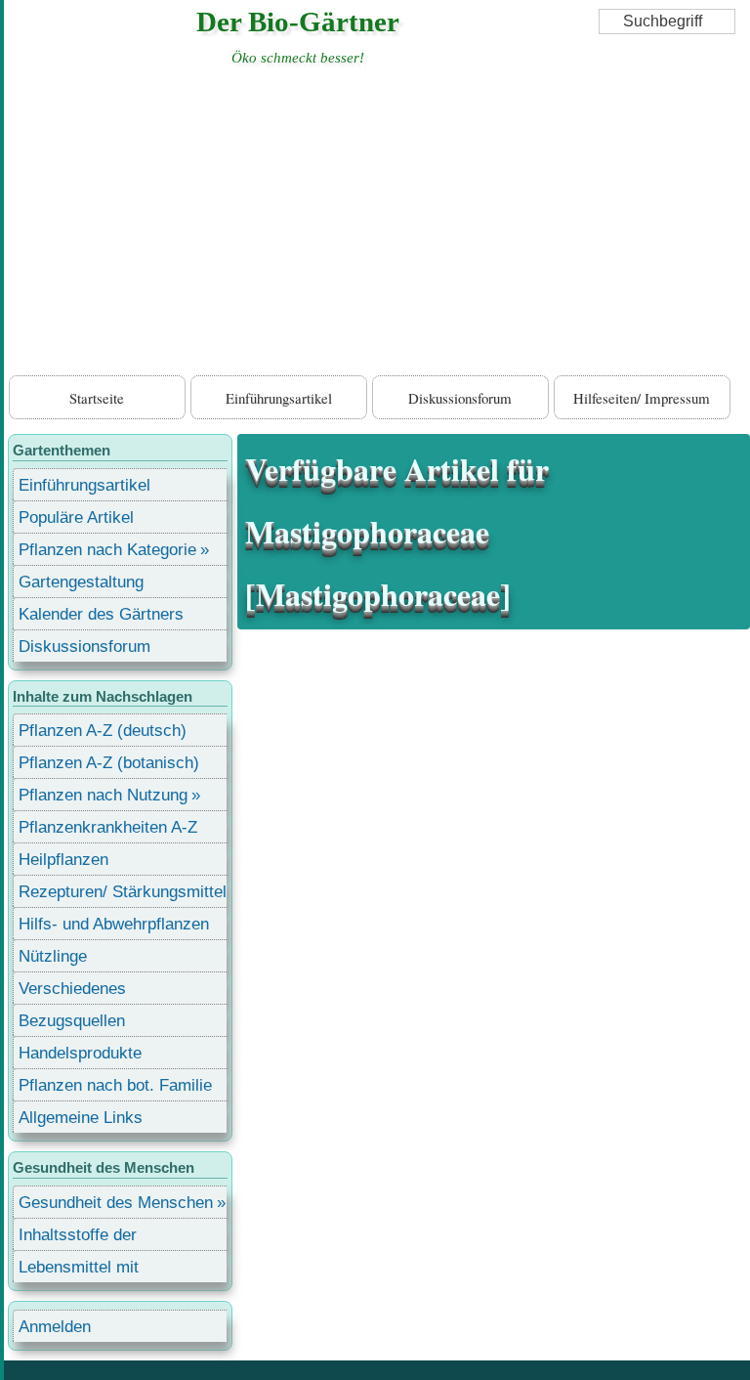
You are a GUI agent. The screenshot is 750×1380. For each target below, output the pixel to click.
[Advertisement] (377, 225)
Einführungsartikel (279, 398)
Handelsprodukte (80, 1053)
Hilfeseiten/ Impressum (641, 398)
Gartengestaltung (81, 582)
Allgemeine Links (81, 1117)
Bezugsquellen (72, 1021)
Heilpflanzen (63, 859)
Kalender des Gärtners (101, 614)
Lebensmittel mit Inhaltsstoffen (79, 1270)
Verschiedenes (72, 988)
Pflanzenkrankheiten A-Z (108, 827)
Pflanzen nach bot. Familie (115, 1085)
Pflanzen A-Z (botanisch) (109, 763)
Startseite (96, 398)
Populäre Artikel (76, 517)
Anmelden (55, 1326)
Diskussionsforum (460, 398)
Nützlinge (53, 956)
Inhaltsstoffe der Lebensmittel (78, 1238)
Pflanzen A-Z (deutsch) (103, 730)
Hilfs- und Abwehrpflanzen (114, 924)
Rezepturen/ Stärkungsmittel (123, 892)
